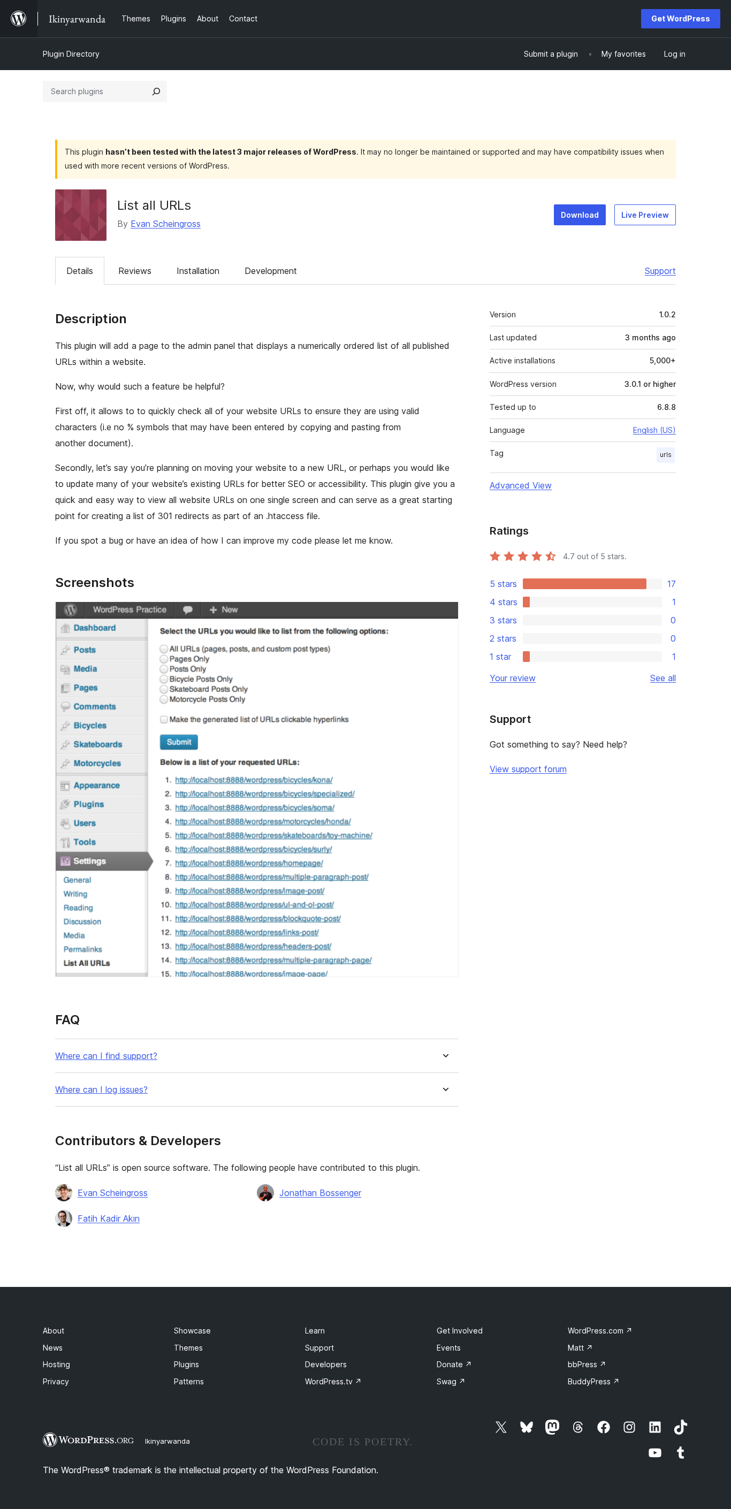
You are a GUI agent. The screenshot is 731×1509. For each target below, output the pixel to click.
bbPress (587, 1364)
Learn (315, 1330)
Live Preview (645, 214)
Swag (451, 1381)
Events (449, 1347)
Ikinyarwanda (167, 1441)
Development (271, 270)
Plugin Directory (71, 53)
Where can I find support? (106, 1056)
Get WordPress (680, 18)
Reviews (134, 270)
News (53, 1347)
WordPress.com (600, 1330)
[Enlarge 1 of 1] (444, 616)
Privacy (56, 1381)
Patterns (189, 1381)
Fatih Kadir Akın (109, 1218)
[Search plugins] (156, 91)
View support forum (528, 769)
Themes (188, 1347)
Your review (513, 678)
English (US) (654, 430)
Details (79, 270)
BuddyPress (594, 1381)
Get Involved (460, 1330)
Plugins (186, 1364)
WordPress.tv (333, 1381)
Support (660, 270)
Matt (580, 1347)
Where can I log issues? (101, 1090)
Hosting (56, 1364)
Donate (454, 1364)
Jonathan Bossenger (320, 1192)
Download (580, 214)
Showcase (192, 1330)
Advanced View (521, 485)
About (53, 1330)
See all (663, 678)
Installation (198, 270)
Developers (326, 1364)
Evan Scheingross (166, 223)
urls (666, 455)
